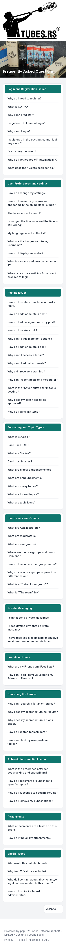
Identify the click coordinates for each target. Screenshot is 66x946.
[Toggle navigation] (61, 20)
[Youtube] (9, 921)
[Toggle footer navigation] (61, 921)
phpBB (24, 930)
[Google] (12, 921)
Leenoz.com (36, 934)
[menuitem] (8, 940)
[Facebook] (3, 921)
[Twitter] (6, 921)
